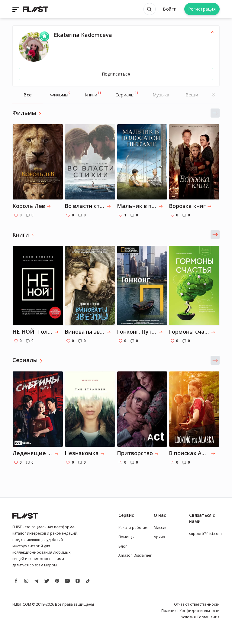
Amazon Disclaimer (135, 555)
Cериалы (126, 94)
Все (28, 95)
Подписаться (116, 74)
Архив (159, 536)
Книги (93, 94)
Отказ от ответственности (197, 604)
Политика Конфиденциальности (190, 610)
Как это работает (133, 527)
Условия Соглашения (200, 617)
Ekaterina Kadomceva (83, 34)
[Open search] (149, 9)
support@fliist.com (205, 533)
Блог (122, 546)
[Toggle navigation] (16, 9)
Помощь (126, 536)
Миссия (160, 527)
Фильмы (60, 94)
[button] (215, 113)
